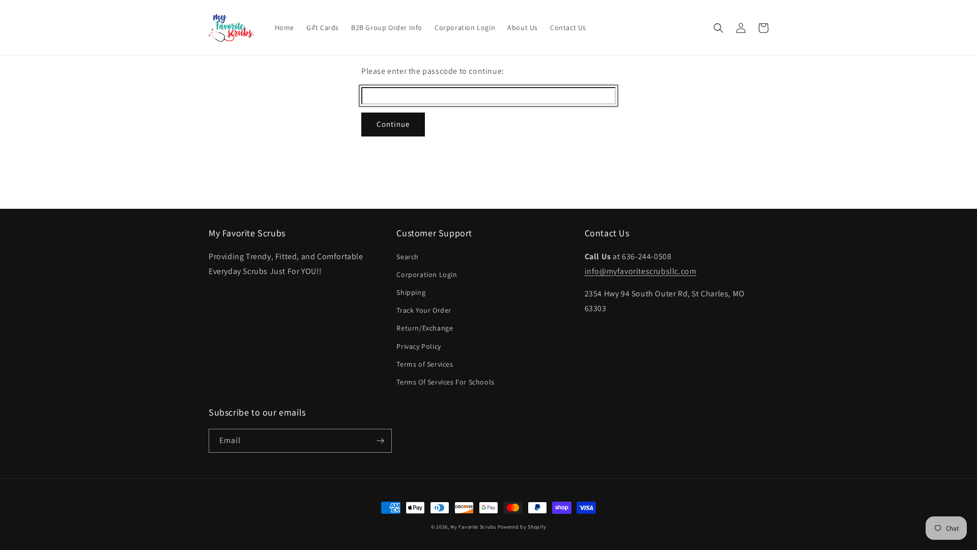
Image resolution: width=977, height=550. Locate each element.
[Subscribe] (380, 441)
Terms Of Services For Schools (445, 382)
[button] (718, 28)
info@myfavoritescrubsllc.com (641, 271)
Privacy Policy (418, 346)
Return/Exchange (424, 328)
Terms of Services (424, 364)
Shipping (410, 292)
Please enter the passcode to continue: (432, 71)
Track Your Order (423, 310)
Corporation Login (426, 274)
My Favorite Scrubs (473, 527)
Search (407, 256)
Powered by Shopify (522, 527)
